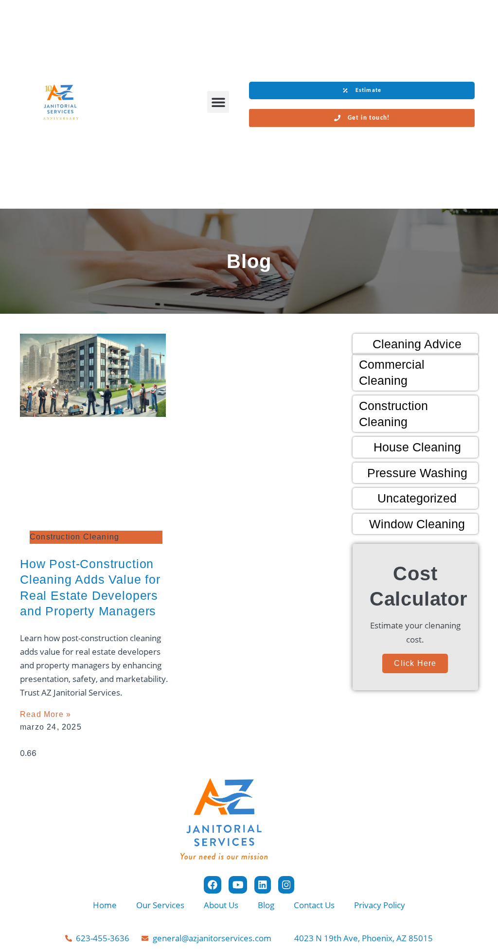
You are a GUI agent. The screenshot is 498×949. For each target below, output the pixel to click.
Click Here (415, 663)
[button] (218, 102)
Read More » (45, 714)
